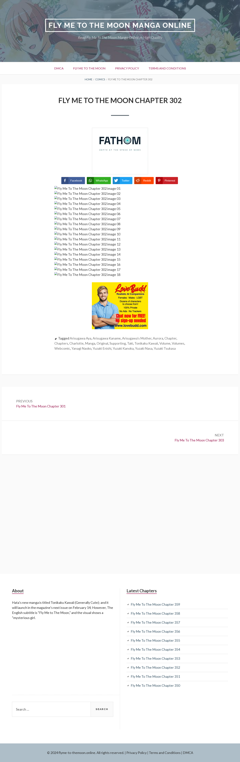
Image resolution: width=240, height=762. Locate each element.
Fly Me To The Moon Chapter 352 (155, 667)
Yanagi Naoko (81, 348)
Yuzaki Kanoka (123, 348)
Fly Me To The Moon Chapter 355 (155, 640)
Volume (164, 343)
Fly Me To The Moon (89, 68)
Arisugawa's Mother (137, 338)
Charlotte (76, 343)
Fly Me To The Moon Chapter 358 (155, 613)
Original (102, 343)
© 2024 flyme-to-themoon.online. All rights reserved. (85, 753)
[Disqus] (120, 514)
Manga (90, 343)
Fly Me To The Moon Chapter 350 (155, 685)
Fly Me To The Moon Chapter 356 (155, 631)
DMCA (59, 68)
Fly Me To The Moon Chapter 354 (155, 649)
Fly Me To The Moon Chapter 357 (155, 622)
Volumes (178, 343)
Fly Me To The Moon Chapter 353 (155, 658)
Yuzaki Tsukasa (165, 348)
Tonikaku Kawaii (146, 343)
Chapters (61, 343)
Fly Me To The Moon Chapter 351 (155, 676)
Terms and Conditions (167, 68)
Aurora (158, 338)
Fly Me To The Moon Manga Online (120, 25)
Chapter (170, 338)
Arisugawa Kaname (107, 338)
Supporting (118, 343)
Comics (100, 79)
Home (88, 79)
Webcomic (62, 348)
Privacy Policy (127, 68)
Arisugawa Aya (80, 338)
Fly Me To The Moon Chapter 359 (155, 604)
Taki (130, 343)
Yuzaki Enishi (102, 348)
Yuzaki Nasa (143, 348)
